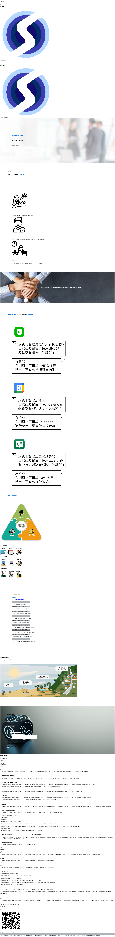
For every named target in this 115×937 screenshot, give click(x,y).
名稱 (8, 732)
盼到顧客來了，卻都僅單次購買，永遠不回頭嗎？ (20, 620)
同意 (1, 933)
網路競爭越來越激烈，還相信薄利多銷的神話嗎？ (20, 602)
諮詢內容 (9, 738)
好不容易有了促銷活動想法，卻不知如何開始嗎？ (20, 629)
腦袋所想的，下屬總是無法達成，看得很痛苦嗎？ (20, 611)
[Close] (0, 4)
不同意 (1, 934)
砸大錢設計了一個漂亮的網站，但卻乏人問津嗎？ (20, 615)
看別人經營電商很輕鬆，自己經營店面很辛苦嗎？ (20, 606)
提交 (8, 747)
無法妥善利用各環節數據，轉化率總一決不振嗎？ (20, 625)
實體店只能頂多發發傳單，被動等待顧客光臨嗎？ (20, 634)
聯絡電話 (9, 734)
